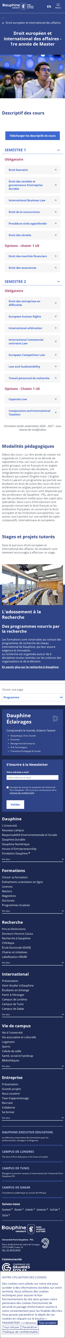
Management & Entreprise (22, 743)
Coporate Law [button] (18, 399)
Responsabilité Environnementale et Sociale (29, 835)
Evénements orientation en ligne (22, 882)
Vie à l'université (12, 1032)
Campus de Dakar (13, 1008)
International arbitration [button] (25, 328)
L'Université (9, 825)
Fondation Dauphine (15, 853)
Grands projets (11, 1089)
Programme (11, 697)
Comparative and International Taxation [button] (29, 412)
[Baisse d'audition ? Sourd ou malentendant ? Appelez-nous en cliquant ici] (45, 1246)
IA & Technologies (18, 747)
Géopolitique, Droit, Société (23, 735)
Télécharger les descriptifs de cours (33, 136)
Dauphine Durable (13, 839)
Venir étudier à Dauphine (18, 985)
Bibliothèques (10, 1060)
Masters (7, 891)
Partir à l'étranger (13, 994)
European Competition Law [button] (27, 355)
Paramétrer (30, 1327)
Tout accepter (47, 1323)
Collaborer (8, 1107)
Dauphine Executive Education (27, 1132)
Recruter (7, 1103)
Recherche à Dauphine (16, 938)
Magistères (9, 896)
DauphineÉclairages (19, 718)
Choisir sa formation (15, 877)
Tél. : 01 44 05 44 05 (11, 1250)
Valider (15, 804)
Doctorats (8, 900)
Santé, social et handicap (17, 1055)
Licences (7, 886)
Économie (15, 739)
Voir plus (6, 859)
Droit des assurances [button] (22, 268)
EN (49, 6)
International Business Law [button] (27, 200)
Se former (8, 1112)
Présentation (10, 981)
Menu (58, 7)
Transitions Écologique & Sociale (25, 751)
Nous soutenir (11, 1093)
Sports (6, 1046)
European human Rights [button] (25, 316)
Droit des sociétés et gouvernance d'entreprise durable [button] (26, 185)
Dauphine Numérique (15, 844)
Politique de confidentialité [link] (20, 1332)
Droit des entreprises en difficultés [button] (24, 303)
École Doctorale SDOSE (16, 947)
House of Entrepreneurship (19, 848)
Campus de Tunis (13, 1004)
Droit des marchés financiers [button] (28, 256)
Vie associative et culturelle (19, 1037)
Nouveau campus (13, 830)
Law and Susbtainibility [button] (24, 366)
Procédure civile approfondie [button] (28, 223)
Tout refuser (11, 1327)
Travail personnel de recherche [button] (29, 378)
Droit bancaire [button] (18, 170)
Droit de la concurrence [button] (24, 212)
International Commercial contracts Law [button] (26, 341)
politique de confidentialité (22, 792)
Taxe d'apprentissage (15, 1098)
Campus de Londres (14, 999)
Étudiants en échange (15, 990)
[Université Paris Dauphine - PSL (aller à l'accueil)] (18, 6)
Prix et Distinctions (14, 929)
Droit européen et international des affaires (33, 22)
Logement (8, 1042)
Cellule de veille (11, 1051)
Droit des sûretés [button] (20, 235)
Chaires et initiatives (14, 952)
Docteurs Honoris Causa (17, 933)
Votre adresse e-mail (17, 772)
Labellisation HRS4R (14, 957)
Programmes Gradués (16, 905)
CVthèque (8, 943)
